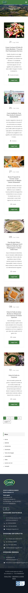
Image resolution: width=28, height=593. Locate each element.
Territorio (14, 141)
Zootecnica (8, 446)
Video (6, 459)
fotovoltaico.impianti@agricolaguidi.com (17, 562)
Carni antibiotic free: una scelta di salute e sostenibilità (14, 115)
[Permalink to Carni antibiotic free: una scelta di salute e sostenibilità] (14, 97)
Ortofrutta (7, 449)
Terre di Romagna (9, 453)
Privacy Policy (7, 576)
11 (19, 418)
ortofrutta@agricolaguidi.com (14, 548)
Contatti (7, 466)
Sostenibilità (8, 456)
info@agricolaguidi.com (12, 529)
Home (12, 12)
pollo (16, 12)
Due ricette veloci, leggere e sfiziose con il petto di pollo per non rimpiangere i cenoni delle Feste (14, 245)
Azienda (7, 443)
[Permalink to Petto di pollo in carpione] (14, 359)
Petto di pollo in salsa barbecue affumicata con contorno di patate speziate (14, 314)
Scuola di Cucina (14, 75)
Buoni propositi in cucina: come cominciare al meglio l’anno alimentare (14, 179)
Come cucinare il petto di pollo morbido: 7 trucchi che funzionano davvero (14, 49)
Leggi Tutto (14, 80)
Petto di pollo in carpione (14, 376)
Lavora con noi (8, 463)
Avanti (6, 422)
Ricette (14, 204)
